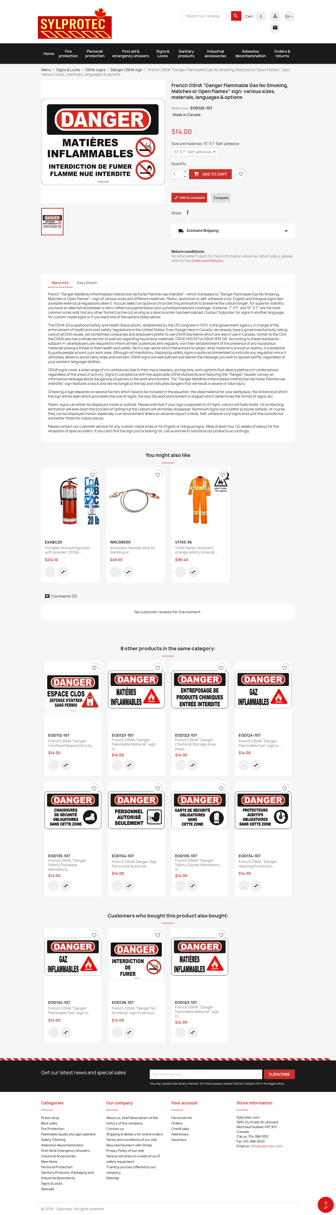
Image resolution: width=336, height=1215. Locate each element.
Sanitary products (186, 53)
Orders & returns (282, 53)
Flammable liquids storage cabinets (68, 1134)
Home (48, 53)
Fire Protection (52, 1129)
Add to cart (210, 174)
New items (49, 1161)
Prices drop (50, 1118)
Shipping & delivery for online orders (134, 1134)
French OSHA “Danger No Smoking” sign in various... (134, 1010)
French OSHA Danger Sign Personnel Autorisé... (134, 864)
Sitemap (112, 1178)
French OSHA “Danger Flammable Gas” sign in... (260, 743)
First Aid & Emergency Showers (65, 1150)
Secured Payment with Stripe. (129, 1145)
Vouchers (179, 1139)
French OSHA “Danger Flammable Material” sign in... (134, 744)
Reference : (180, 108)
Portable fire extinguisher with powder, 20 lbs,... (68, 550)
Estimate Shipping (233, 231)
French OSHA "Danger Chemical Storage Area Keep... (195, 744)
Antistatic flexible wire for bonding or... (133, 550)
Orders (177, 1123)
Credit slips (180, 1129)
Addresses (180, 1134)
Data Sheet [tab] (87, 282)
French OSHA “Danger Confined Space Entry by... (71, 743)
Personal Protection (57, 1167)
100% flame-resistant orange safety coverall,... (196, 550)
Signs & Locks (162, 53)
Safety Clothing (53, 1139)
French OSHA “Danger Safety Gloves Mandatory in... (197, 865)
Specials (47, 1189)
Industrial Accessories (58, 1156)
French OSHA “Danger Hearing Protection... (258, 864)
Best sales (49, 1123)
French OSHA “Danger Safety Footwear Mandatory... (67, 865)
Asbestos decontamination (250, 53)
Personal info (181, 1118)
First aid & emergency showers (130, 53)
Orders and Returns (207, 260)
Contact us (115, 1129)
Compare (220, 198)
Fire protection (68, 53)
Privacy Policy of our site (125, 1150)
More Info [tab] (60, 282)
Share (187, 212)
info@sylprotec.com (266, 1146)
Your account (184, 1103)
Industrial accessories (215, 53)
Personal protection (94, 53)
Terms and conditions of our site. (132, 1139)
